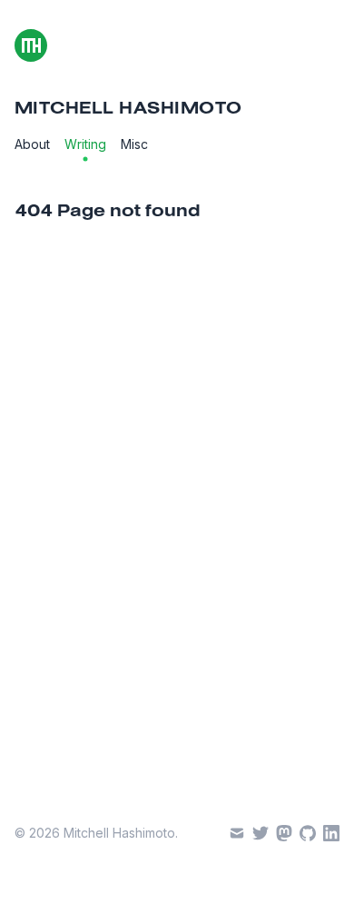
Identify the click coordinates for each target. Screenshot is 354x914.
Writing (85, 144)
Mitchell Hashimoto (128, 109)
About (32, 144)
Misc (134, 144)
